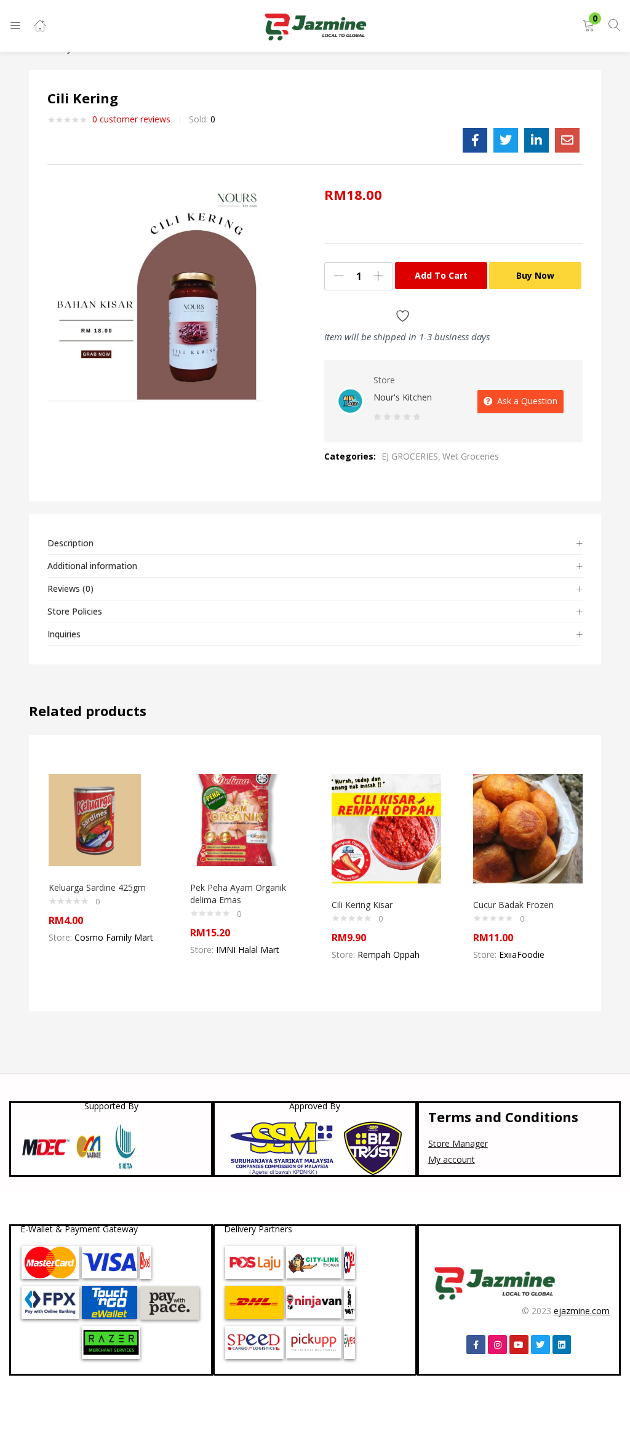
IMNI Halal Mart (247, 949)
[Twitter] (540, 1344)
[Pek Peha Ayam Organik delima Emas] (236, 819)
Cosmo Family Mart (113, 937)
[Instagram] (497, 1344)
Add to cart (441, 275)
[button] (589, 26)
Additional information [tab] (92, 566)
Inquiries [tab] (64, 634)
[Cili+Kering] (505, 140)
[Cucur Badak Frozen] (528, 828)
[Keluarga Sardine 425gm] (95, 819)
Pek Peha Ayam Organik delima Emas (238, 894)
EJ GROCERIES (409, 456)
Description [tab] (70, 543)
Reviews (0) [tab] (70, 588)
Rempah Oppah (388, 954)
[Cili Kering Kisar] (386, 828)
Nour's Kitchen (402, 397)
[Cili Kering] (475, 140)
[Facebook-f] (475, 1344)
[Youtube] (518, 1344)
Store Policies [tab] (74, 611)
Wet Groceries (470, 456)
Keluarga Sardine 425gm (97, 887)
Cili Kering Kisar (362, 905)
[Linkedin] (562, 1344)
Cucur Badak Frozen (513, 905)
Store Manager (458, 1143)
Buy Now (535, 275)
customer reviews (131, 119)
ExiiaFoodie (521, 954)
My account (451, 1159)
